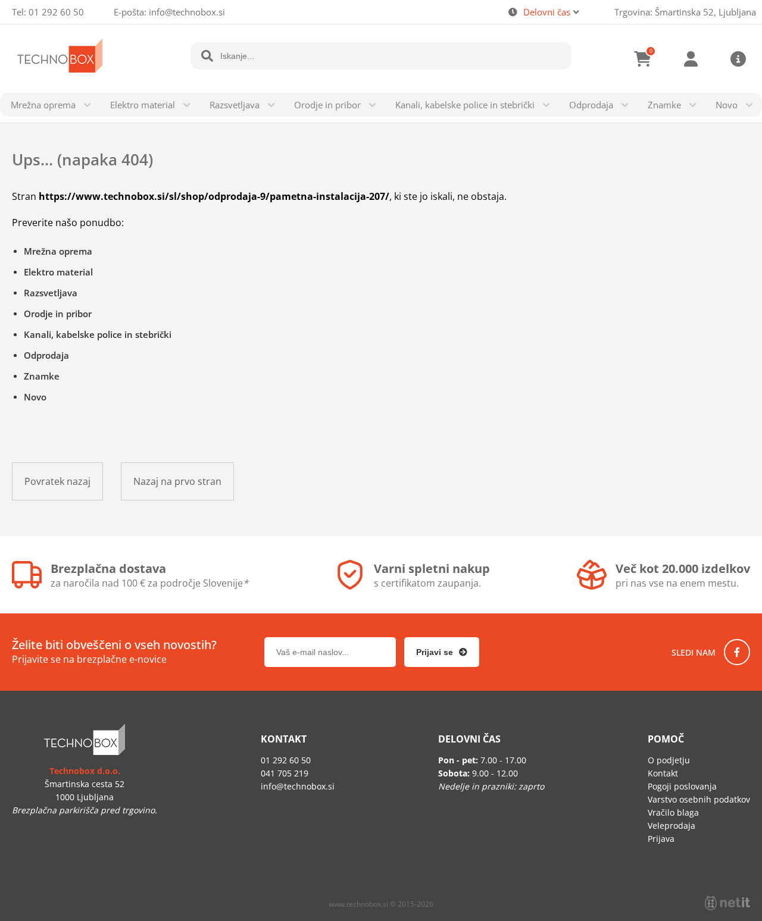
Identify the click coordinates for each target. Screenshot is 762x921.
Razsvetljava (235, 105)
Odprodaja (591, 105)
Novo (727, 105)
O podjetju (669, 760)
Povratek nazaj (57, 481)
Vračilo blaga (673, 812)
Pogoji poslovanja (682, 786)
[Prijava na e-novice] (441, 652)
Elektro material (142, 105)
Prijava (690, 59)
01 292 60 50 (56, 12)
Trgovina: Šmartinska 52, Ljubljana (685, 12)
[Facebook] (737, 652)
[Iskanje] (207, 56)
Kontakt (663, 773)
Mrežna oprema (43, 105)
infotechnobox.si (187, 12)
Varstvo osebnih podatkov (699, 799)
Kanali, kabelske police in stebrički (465, 105)
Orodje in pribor (327, 105)
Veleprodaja (671, 825)
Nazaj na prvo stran (177, 481)
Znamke (664, 105)
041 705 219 (284, 773)
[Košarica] (643, 59)
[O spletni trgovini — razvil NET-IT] (727, 903)
